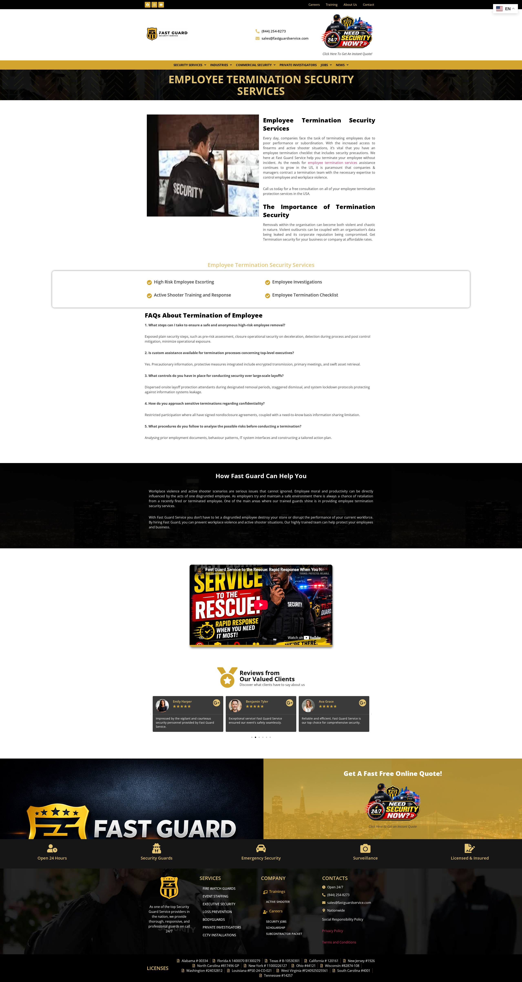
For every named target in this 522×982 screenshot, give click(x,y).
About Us (350, 4)
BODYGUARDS (214, 919)
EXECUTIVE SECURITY (219, 904)
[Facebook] (147, 5)
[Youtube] (161, 5)
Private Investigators (298, 65)
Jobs (324, 65)
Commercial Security (254, 65)
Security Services (188, 65)
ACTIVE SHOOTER (278, 902)
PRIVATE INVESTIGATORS (222, 927)
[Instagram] (154, 5)
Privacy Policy (332, 931)
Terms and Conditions (339, 942)
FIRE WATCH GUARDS (219, 888)
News (340, 65)
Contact (368, 4)
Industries (219, 65)
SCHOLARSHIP (275, 928)
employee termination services (332, 162)
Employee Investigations (297, 282)
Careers (314, 4)
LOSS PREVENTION (217, 912)
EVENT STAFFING (215, 896)
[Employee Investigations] (267, 282)
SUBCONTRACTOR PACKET (284, 934)
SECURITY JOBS (276, 921)
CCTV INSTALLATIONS (219, 935)
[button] (189, 65)
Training (331, 4)
